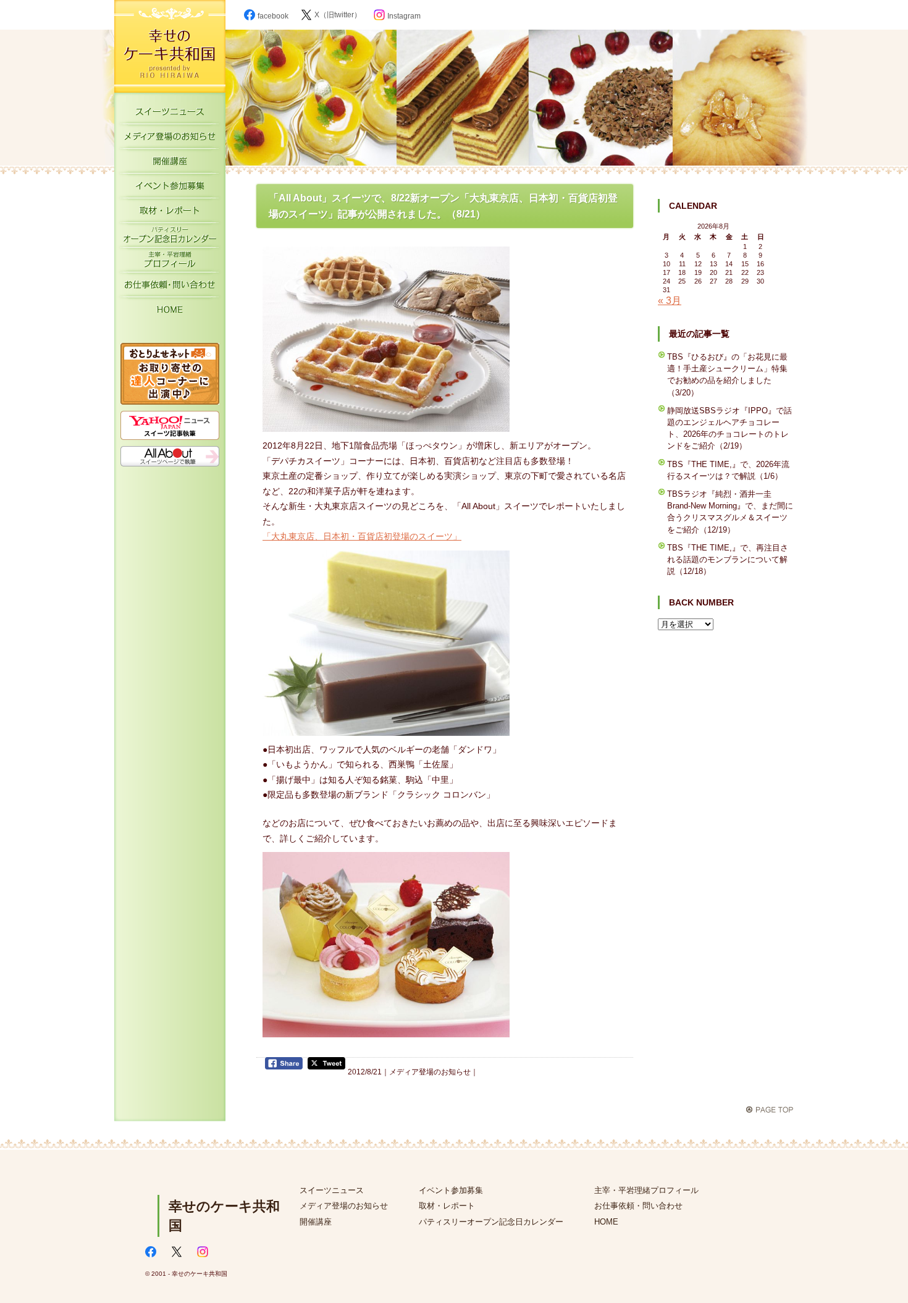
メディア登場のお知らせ (169, 139)
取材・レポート (169, 213)
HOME (169, 312)
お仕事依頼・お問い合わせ (169, 287)
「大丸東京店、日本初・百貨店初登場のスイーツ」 (362, 536)
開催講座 (169, 163)
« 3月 (669, 300)
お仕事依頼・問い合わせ (638, 1205)
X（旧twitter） (337, 15)
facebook (273, 16)
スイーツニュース (169, 114)
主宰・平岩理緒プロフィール (169, 262)
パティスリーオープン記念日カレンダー (169, 238)
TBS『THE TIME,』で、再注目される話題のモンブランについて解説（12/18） (727, 559)
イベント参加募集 (169, 188)
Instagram (404, 16)
